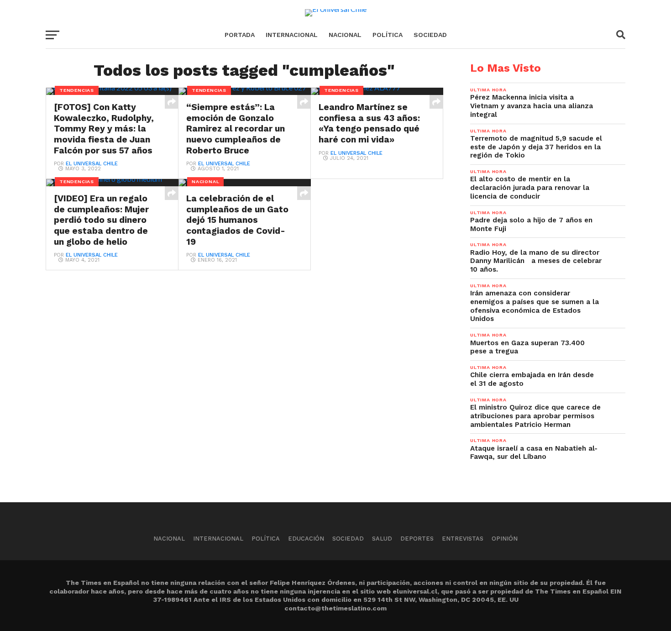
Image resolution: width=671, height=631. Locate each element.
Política (387, 34)
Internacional (292, 34)
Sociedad (430, 34)
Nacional (345, 34)
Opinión (505, 538)
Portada (240, 34)
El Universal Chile (92, 164)
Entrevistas (462, 538)
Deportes (417, 538)
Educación (306, 538)
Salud (382, 538)
